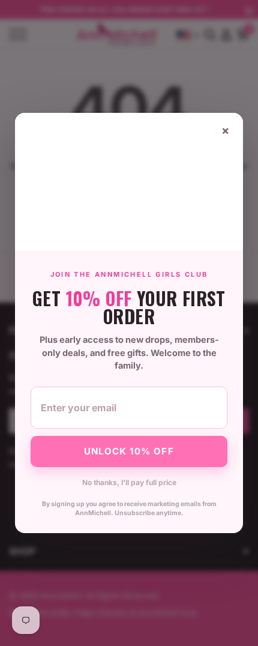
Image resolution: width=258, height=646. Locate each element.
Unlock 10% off (129, 451)
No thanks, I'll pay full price (129, 482)
